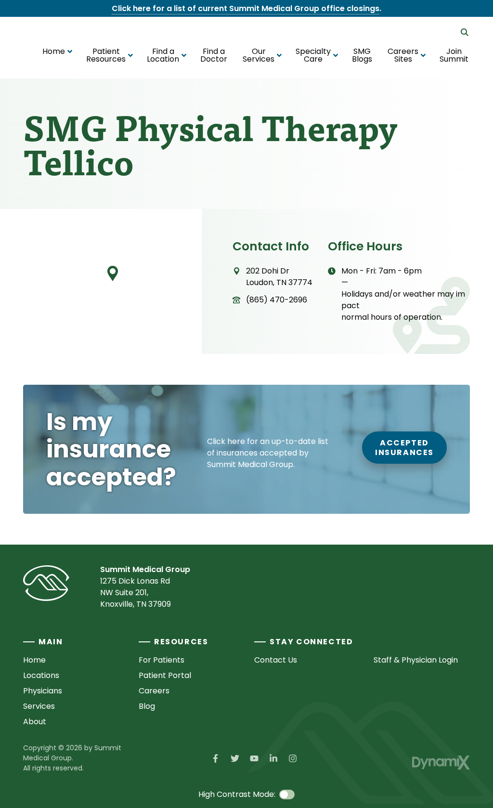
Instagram (292, 758)
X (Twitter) (235, 758)
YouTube (254, 758)
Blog (147, 706)
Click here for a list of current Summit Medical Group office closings (245, 8)
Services (39, 706)
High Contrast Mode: (236, 794)
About (34, 721)
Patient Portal (165, 675)
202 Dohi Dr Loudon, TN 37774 (279, 276)
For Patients (161, 659)
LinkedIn (273, 758)
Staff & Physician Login (416, 659)
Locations (41, 675)
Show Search (464, 32)
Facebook (215, 758)
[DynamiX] (441, 762)
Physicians (42, 690)
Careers (154, 690)
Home (34, 659)
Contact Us (275, 659)
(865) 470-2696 (276, 299)
